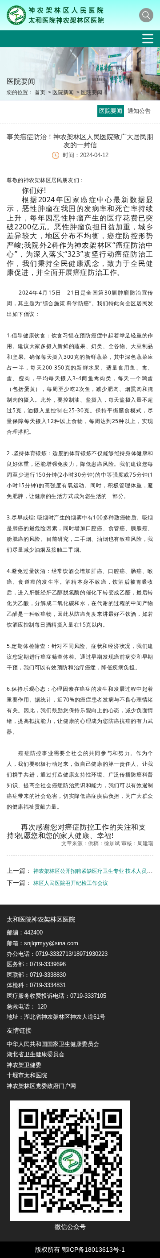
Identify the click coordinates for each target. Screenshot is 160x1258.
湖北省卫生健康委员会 (35, 1054)
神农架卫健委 (24, 1065)
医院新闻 (63, 92)
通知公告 (139, 111)
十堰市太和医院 (27, 1075)
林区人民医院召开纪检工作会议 (70, 883)
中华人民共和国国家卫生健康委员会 (53, 1044)
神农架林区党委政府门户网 (41, 1086)
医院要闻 (91, 92)
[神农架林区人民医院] (55, 15)
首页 (40, 92)
